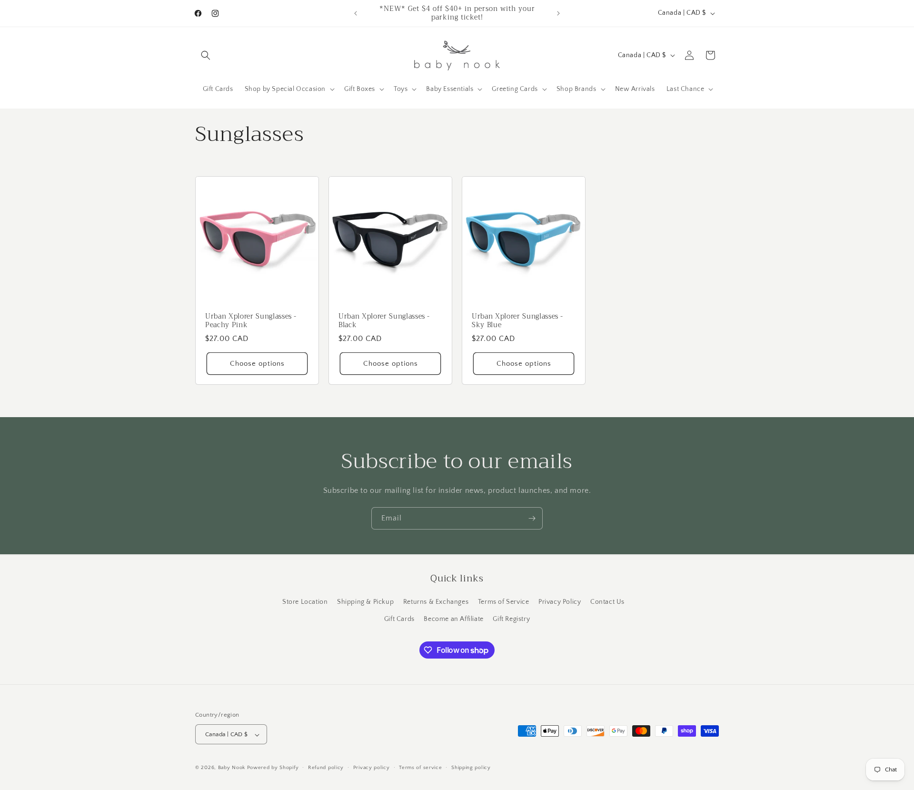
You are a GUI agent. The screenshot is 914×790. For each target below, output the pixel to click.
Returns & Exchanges (435, 602)
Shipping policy (471, 767)
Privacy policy (371, 767)
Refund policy (326, 767)
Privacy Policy (559, 602)
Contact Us (607, 602)
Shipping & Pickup (365, 602)
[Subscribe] (531, 518)
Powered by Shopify (273, 768)
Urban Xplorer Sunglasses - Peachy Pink (251, 321)
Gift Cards (399, 618)
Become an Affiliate (453, 618)
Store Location (305, 602)
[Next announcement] (558, 13)
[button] (205, 55)
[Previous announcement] (355, 13)
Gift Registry (511, 618)
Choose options (257, 364)
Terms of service (420, 767)
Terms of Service (503, 602)
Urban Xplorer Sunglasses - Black (384, 321)
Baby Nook (231, 768)
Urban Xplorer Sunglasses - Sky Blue (517, 321)
